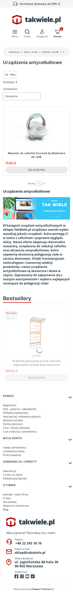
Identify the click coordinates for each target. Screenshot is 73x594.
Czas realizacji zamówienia (19, 431)
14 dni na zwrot (12, 474)
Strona (31, 183)
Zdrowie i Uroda (50, 52)
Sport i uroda (31, 52)
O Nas (7, 498)
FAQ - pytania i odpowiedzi (19, 409)
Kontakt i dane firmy (15, 494)
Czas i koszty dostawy (16, 428)
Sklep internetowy (32, 589)
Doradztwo (9, 502)
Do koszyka (36, 169)
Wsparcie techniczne (16, 505)
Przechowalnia (12, 455)
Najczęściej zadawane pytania (22, 416)
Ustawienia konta (14, 451)
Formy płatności (13, 424)
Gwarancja (9, 471)
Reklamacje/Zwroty (15, 478)
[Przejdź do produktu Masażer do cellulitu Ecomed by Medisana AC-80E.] (36, 129)
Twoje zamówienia (14, 447)
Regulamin (9, 405)
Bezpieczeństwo (13, 420)
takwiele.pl (14, 52)
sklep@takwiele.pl (30, 552)
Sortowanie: (10, 89)
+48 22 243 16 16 (28, 543)
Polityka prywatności (15, 413)
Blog (5, 509)
